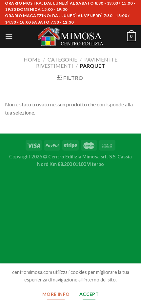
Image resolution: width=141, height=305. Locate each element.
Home (32, 59)
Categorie (62, 59)
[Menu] (9, 36)
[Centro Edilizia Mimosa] (70, 36)
